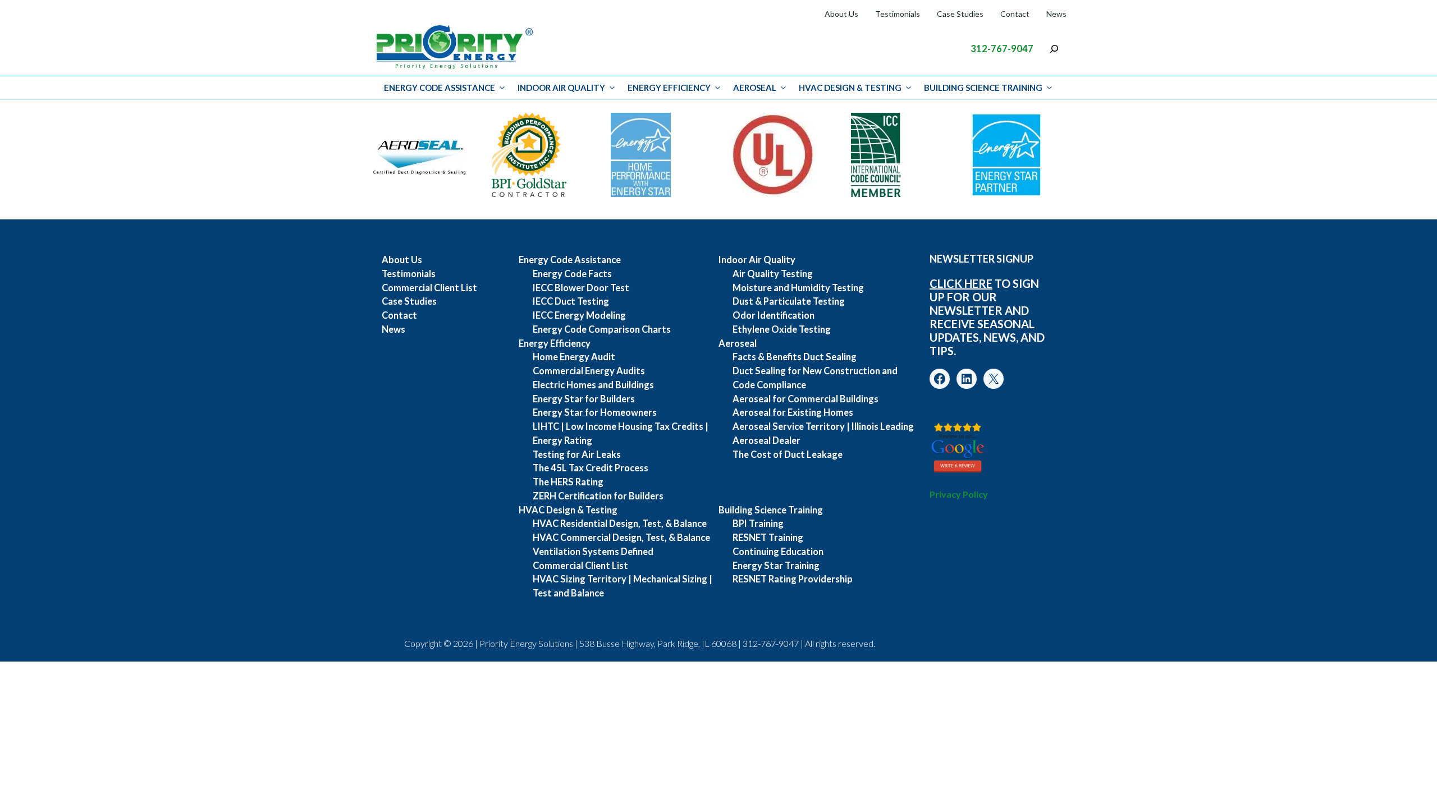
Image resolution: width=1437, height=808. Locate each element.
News (1056, 14)
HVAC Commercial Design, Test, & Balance (621, 537)
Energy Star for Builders (584, 399)
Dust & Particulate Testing (789, 301)
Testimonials (897, 14)
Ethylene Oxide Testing (782, 329)
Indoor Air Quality (561, 87)
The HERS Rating (568, 482)
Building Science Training (983, 87)
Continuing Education (778, 551)
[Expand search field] (1054, 48)
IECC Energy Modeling (579, 315)
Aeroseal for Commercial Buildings (805, 399)
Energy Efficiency (669, 87)
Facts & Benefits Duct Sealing (795, 356)
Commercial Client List (429, 287)
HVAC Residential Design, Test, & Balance (620, 523)
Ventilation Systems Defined (593, 551)
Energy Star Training (776, 565)
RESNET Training (768, 537)
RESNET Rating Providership (793, 579)
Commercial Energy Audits (589, 371)
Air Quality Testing (773, 273)
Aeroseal (754, 87)
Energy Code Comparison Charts (602, 329)
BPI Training (758, 523)
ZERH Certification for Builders (598, 496)
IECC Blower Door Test (581, 287)
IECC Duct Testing (571, 301)
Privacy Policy (959, 494)
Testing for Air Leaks (577, 454)
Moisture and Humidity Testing (798, 287)
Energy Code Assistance (439, 87)
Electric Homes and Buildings (593, 385)
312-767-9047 (1002, 48)
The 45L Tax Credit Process (590, 468)
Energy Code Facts (572, 273)
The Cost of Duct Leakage (788, 454)
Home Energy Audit (574, 356)
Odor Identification (773, 315)
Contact (1014, 14)
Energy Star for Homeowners (595, 412)
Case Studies (960, 14)
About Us (841, 14)
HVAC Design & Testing (850, 87)
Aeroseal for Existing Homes (793, 412)
